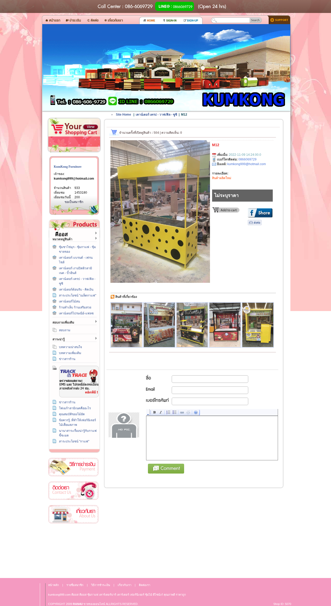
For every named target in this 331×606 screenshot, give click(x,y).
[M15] (258, 325)
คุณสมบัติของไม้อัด (72, 414)
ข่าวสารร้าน (67, 359)
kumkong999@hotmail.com (74, 178)
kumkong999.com (59, 594)
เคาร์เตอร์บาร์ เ (108, 594)
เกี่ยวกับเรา (73, 514)
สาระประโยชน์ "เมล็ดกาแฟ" (77, 295)
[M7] (126, 325)
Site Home (123, 114)
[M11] (192, 325)
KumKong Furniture (67, 166)
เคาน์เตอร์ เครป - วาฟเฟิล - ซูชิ (156, 114)
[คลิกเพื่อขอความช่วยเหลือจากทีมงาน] (277, 19)
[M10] (225, 325)
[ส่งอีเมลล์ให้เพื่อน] (255, 224)
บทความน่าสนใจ (70, 347)
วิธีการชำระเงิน (73, 467)
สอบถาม (64, 330)
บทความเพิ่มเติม (70, 353)
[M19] (159, 325)
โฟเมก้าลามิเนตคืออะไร (75, 408)
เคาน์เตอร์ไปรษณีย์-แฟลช (76, 313)
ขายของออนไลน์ (94, 603)
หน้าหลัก (53, 585)
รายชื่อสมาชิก (75, 585)
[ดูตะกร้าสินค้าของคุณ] (90, 127)
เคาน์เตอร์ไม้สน (69, 301)
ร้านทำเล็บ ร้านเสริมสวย (75, 307)
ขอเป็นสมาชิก (74, 202)
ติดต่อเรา (73, 490)
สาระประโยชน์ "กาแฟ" (74, 441)
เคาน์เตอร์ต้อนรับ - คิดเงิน (76, 289)
